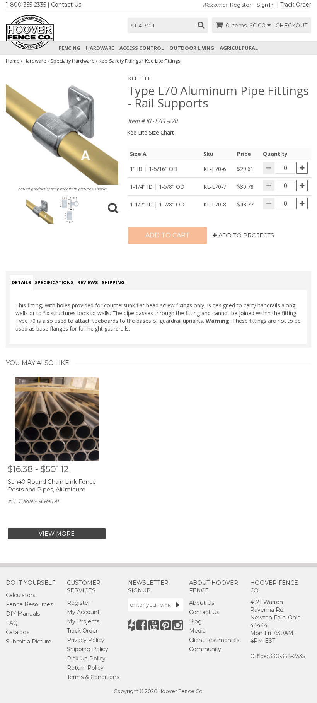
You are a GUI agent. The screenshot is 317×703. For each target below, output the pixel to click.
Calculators (20, 595)
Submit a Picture (28, 641)
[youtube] (153, 625)
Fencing (69, 47)
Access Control (141, 47)
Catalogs (17, 632)
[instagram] (177, 625)
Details (21, 282)
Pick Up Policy (86, 658)
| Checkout (289, 25)
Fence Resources (29, 604)
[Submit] (177, 604)
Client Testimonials (214, 639)
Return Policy (85, 667)
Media (197, 630)
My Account (83, 612)
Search (143, 25)
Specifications (54, 282)
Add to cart (167, 235)
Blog (195, 621)
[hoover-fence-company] (131, 625)
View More (57, 533)
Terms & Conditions (93, 677)
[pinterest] (165, 625)
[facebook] (141, 625)
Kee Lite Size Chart (150, 132)
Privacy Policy (85, 639)
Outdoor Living (191, 47)
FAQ (12, 622)
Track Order (295, 4)
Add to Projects (245, 235)
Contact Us (66, 4)
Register (240, 5)
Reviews (87, 282)
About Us (201, 602)
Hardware (100, 47)
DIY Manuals (23, 613)
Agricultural (239, 47)
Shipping (113, 282)
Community (205, 649)
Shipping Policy (87, 649)
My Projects (83, 621)
